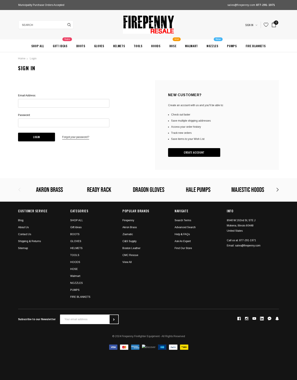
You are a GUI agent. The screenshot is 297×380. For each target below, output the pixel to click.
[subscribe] (114, 319)
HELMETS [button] (76, 248)
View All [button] (127, 262)
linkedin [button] (262, 318)
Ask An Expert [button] (183, 241)
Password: (24, 115)
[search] (69, 25)
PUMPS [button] (75, 289)
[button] (269, 318)
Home (21, 58)
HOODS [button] (75, 262)
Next (108, 5)
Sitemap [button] (23, 248)
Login (33, 58)
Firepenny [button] (128, 220)
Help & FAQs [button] (182, 234)
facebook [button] (239, 318)
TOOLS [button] (74, 255)
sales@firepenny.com (247, 245)
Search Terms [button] (183, 220)
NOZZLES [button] (76, 283)
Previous (19, 5)
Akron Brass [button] (129, 227)
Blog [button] (20, 220)
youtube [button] (254, 318)
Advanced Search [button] (185, 227)
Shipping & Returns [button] (29, 241)
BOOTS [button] (75, 234)
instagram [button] (246, 318)
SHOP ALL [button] (76, 220)
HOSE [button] (74, 269)
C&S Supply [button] (129, 241)
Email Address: (27, 95)
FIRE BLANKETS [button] (80, 296)
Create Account (194, 152)
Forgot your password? (75, 137)
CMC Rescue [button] (130, 255)
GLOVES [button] (75, 241)
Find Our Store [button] (183, 248)
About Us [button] (23, 227)
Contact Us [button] (24, 234)
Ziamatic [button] (127, 234)
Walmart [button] (75, 276)
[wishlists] (266, 24)
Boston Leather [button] (131, 248)
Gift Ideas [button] (76, 227)
